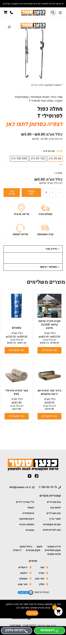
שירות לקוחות (20, 234)
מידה (59, 151)
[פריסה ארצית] (21, 208)
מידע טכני (51, 249)
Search (53, 12)
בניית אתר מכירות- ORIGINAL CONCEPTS (33, 626)
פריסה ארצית (21, 214)
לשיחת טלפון (14, 630)
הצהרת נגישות (41, 592)
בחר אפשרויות (49, 350)
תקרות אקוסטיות (40, 97)
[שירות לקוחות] (20, 228)
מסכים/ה (32, 613)
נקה (60, 164)
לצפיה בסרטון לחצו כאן (34, 124)
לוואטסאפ (47, 630)
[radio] (55, 158)
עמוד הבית (56, 97)
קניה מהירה (12, 192)
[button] (60, 13)
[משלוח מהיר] (45, 208)
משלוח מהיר (45, 214)
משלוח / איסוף (48, 267)
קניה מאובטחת (45, 234)
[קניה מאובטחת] (45, 228)
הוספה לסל (31, 192)
